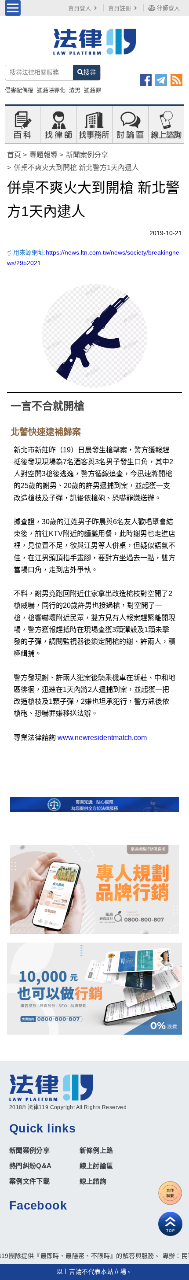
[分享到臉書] (146, 79)
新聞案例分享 (87, 155)
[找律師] (58, 124)
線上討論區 (96, 1165)
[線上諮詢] (166, 124)
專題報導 (43, 155)
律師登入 (167, 8)
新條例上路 (96, 1150)
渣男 (74, 90)
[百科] (22, 124)
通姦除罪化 (51, 90)
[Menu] (13, 8)
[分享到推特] (161, 79)
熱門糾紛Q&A (30, 1165)
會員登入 (79, 8)
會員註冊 (119, 8)
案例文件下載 (29, 1181)
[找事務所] (94, 124)
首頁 (14, 155)
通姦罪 (92, 90)
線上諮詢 (93, 1181)
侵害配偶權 (19, 90)
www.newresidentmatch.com (101, 737)
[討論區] (130, 124)
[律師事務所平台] (94, 889)
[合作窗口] (170, 1193)
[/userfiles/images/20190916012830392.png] (95, 47)
